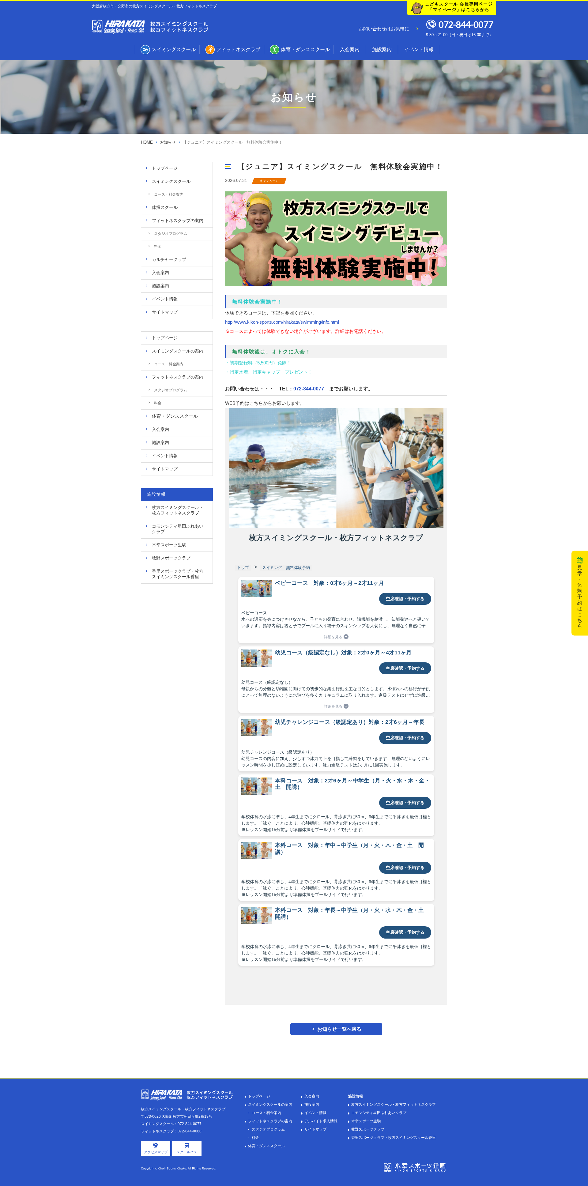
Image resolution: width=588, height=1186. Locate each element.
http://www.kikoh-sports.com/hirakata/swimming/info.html (282, 322)
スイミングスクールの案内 (270, 1104)
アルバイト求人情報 (320, 1121)
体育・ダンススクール (305, 49)
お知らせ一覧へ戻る (339, 1029)
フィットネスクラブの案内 (270, 1121)
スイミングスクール (174, 49)
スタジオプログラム (268, 1129)
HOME (147, 142)
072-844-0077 (308, 388)
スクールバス (187, 1152)
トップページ (259, 1096)
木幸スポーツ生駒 (366, 1121)
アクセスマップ (156, 1152)
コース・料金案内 (266, 1113)
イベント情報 (419, 49)
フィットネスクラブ (238, 49)
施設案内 (382, 49)
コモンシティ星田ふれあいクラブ (378, 1113)
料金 (255, 1137)
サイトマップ (315, 1129)
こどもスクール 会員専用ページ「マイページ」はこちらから (459, 7)
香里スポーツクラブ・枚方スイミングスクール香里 (393, 1137)
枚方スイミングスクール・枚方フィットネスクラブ (393, 1104)
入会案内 (350, 49)
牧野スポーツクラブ (367, 1129)
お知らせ (168, 142)
